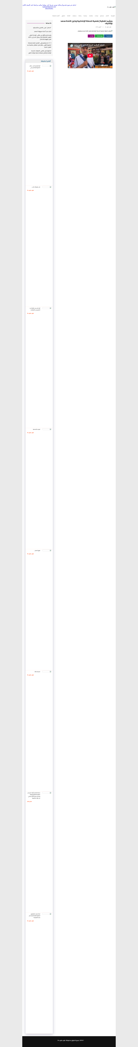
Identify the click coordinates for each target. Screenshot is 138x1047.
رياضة (80, 16)
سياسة (85, 16)
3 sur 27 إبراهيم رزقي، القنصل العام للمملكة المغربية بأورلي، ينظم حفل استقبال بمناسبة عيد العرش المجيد (39, 45)
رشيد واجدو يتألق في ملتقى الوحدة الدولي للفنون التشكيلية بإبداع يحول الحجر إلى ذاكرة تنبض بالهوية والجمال (39, 37)
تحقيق (63, 16)
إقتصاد (91, 16)
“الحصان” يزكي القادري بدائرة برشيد (42, 28)
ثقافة (68, 16)
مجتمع (102, 16)
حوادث (96, 16)
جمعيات (74, 16)
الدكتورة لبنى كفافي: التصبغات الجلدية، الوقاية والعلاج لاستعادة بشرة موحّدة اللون (39, 52)
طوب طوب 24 (108, 27)
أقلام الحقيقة (56, 16)
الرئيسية (113, 16)
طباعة (91, 36)
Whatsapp (100, 36)
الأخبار (107, 16)
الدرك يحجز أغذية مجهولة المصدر (42, 31)
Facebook (108, 36)
